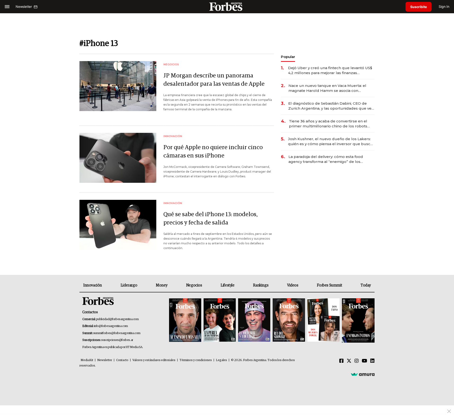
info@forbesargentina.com (111, 326)
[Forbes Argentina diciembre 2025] (288, 320)
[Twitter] (349, 361)
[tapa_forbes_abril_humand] (219, 320)
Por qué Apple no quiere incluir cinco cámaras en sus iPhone (213, 151)
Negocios (194, 285)
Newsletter (104, 360)
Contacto (122, 360)
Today (366, 285)
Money (161, 285)
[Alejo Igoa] (254, 320)
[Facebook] (341, 361)
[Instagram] (356, 361)
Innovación (92, 285)
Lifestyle (227, 285)
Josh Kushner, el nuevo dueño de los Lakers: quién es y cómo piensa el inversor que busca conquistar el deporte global (330, 141)
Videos (292, 285)
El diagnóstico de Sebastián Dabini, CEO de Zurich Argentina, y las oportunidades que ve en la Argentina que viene (329, 106)
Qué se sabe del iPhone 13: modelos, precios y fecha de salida (210, 218)
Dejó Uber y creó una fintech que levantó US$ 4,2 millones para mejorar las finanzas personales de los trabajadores (330, 70)
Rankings (260, 285)
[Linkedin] (372, 361)
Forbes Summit (329, 285)
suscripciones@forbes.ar (117, 340)
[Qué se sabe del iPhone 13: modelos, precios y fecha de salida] (117, 225)
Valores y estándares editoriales (153, 360)
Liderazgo (129, 285)
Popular (288, 56)
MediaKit (87, 360)
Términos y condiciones (195, 360)
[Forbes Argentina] (227, 6)
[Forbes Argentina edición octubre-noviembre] (323, 320)
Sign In (444, 6)
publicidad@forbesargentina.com (117, 319)
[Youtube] (364, 361)
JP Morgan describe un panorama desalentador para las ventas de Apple (214, 80)
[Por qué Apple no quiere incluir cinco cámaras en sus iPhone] (117, 158)
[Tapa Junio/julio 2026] (185, 320)
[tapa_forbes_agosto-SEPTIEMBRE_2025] (358, 320)
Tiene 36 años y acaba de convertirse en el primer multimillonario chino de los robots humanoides (328, 124)
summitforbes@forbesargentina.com (116, 333)
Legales (221, 360)
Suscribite (418, 7)
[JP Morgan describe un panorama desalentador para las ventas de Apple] (117, 86)
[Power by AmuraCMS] (363, 374)
